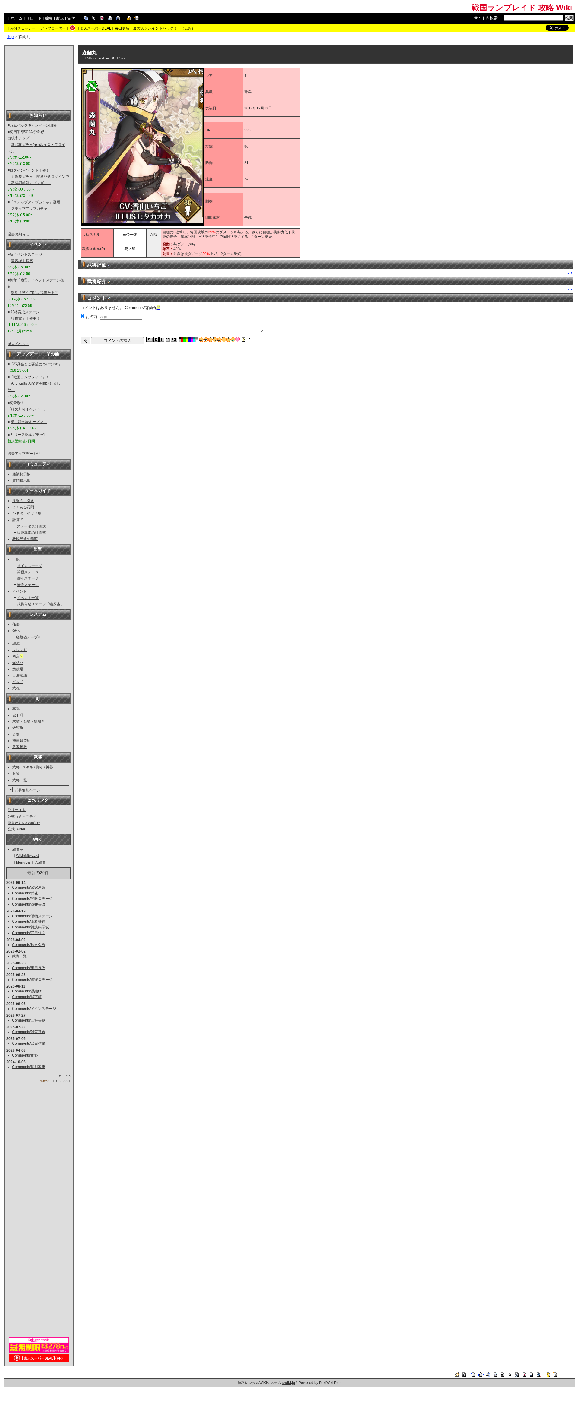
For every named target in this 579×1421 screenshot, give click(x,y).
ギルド (17, 682)
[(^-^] (206, 339)
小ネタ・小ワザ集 (26, 513)
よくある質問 (23, 507)
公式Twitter (16, 829)
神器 (49, 767)
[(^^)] (201, 339)
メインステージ (29, 566)
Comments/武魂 (25, 893)
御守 (39, 767)
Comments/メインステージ (34, 1009)
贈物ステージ (28, 585)
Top (10, 36)
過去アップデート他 (24, 454)
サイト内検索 (486, 18)
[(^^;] (228, 339)
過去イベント (18, 344)
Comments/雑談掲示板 (30, 927)
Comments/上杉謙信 (28, 921)
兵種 (16, 773)
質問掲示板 (21, 480)
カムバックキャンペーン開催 (33, 125)
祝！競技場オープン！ (29, 422)
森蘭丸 (89, 52)
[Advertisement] (39, 77)
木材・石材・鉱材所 (28, 721)
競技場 (17, 669)
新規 (60, 18)
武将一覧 (19, 780)
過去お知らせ (18, 234)
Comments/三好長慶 (28, 1020)
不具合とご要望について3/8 (35, 364)
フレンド (19, 650)
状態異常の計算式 (31, 533)
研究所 (17, 728)
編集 (49, 18)
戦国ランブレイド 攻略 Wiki (522, 7)
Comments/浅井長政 (28, 904)
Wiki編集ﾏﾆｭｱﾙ (27, 856)
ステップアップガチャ (29, 208)
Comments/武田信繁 (28, 1043)
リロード (34, 18)
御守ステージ (28, 578)
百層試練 (19, 675)
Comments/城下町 (27, 997)
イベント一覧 (28, 598)
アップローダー (53, 28)
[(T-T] (233, 339)
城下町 (17, 715)
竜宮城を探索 (22, 261)
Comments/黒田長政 (28, 968)
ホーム (17, 18)
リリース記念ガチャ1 (28, 435)
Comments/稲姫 (25, 1055)
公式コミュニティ (22, 816)
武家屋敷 (19, 747)
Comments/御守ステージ (32, 980)
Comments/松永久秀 (28, 945)
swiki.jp (288, 1383)
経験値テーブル (28, 637)
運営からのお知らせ (24, 823)
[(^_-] (219, 339)
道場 (16, 734)
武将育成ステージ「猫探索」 (40, 604)
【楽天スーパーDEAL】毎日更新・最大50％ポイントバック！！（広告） (135, 28)
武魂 (16, 688)
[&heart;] (237, 339)
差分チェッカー (23, 28)
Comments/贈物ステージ (32, 916)
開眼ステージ (28, 572)
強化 (16, 631)
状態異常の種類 (25, 539)
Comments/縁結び (27, 991)
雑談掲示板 (21, 474)
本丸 (16, 709)
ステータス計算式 (31, 526)
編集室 (17, 849)
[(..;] (215, 339)
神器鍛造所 (21, 741)
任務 (16, 624)
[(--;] (224, 339)
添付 (71, 18)
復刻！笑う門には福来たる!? (34, 293)
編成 (16, 643)
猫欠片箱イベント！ (27, 409)
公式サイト (17, 810)
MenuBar (23, 862)
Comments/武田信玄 (28, 933)
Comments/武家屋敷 (28, 887)
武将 (16, 767)
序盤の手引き (23, 501)
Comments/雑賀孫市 (28, 1032)
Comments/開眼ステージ (32, 898)
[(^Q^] (210, 339)
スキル (27, 767)
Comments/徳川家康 (28, 1067)
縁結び (17, 663)
